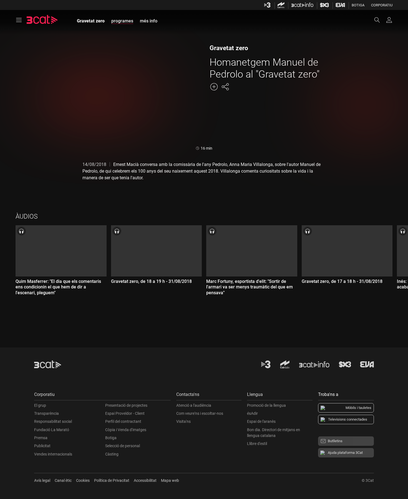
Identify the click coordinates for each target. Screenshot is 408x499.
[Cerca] (380, 20)
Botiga (358, 5)
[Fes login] (389, 20)
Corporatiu (381, 5)
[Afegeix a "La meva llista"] (214, 86)
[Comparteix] (225, 86)
